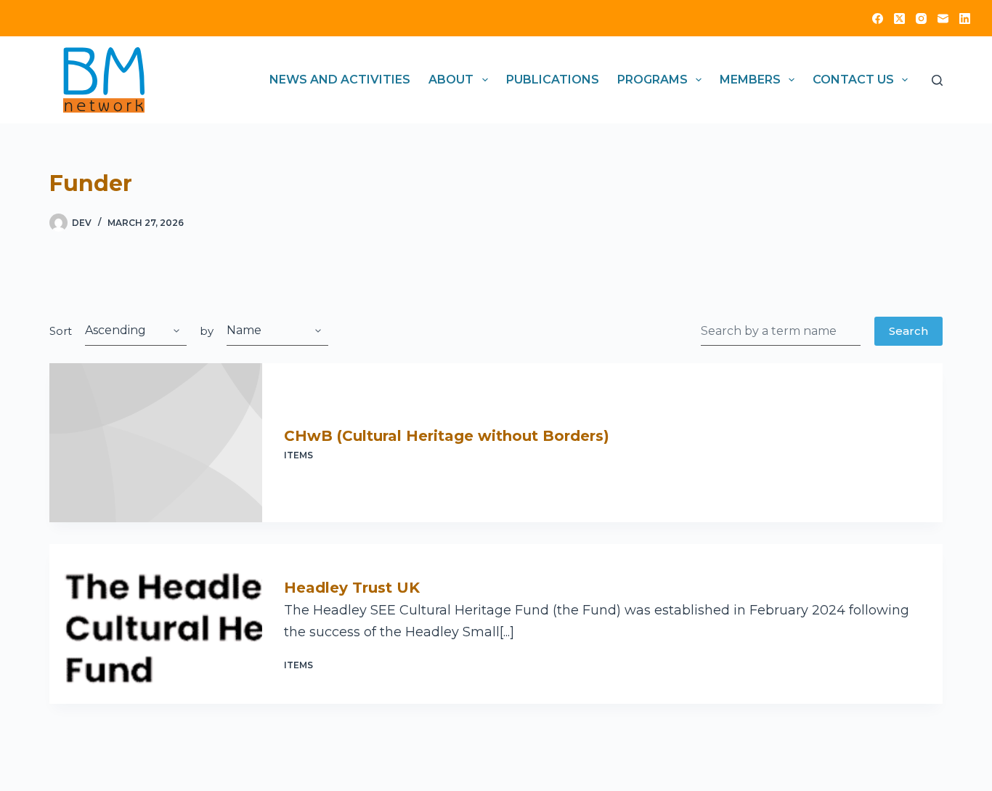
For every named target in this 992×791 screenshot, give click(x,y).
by (207, 331)
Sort (60, 331)
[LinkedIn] (964, 18)
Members (750, 79)
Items (298, 455)
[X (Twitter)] (899, 18)
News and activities (339, 79)
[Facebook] (877, 18)
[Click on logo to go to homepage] (103, 80)
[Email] (943, 18)
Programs (652, 79)
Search (908, 331)
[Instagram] (921, 18)
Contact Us (853, 79)
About (450, 79)
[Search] (937, 80)
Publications (552, 79)
